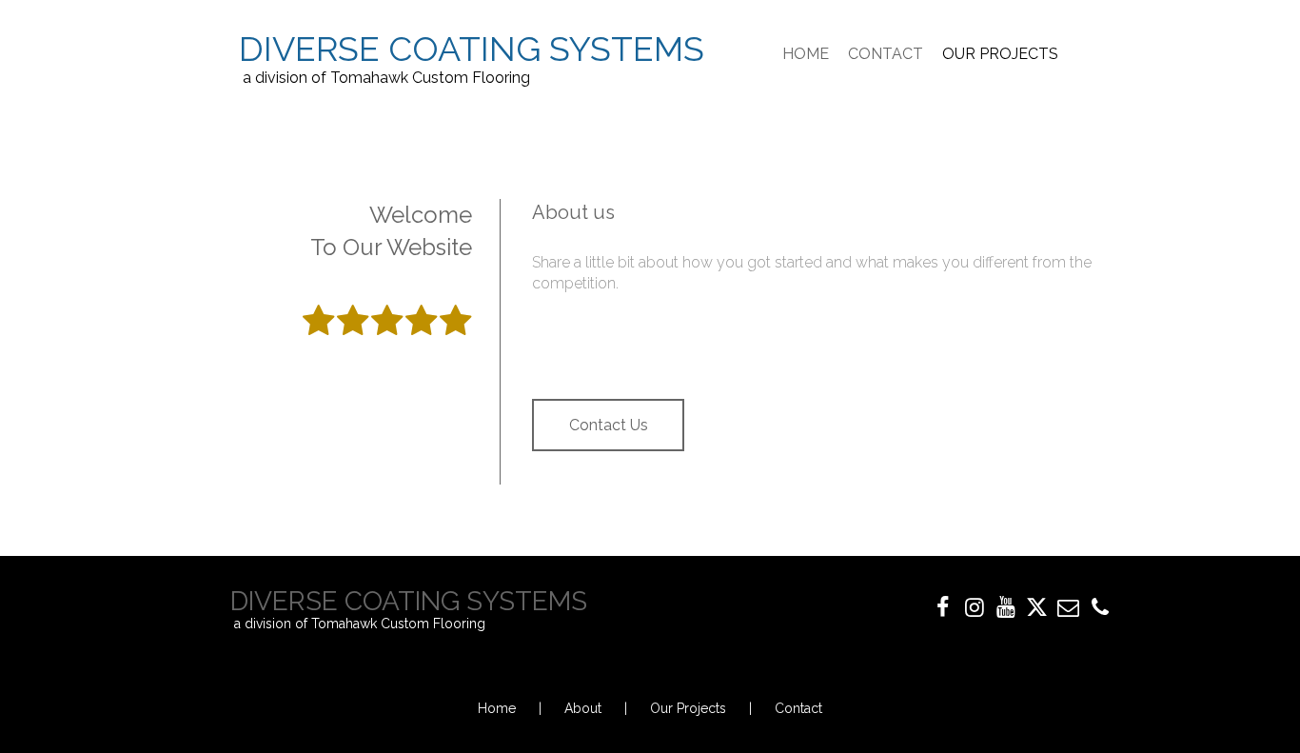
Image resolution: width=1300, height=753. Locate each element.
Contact (798, 708)
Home (497, 708)
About (582, 708)
